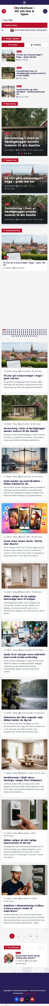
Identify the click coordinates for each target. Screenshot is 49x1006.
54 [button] (23, 332)
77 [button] (25, 334)
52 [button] (19, 332)
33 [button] (25, 331)
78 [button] (27, 334)
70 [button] (11, 334)
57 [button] (29, 332)
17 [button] (37, 329)
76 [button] (23, 334)
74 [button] (19, 334)
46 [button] (7, 332)
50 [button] (15, 332)
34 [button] (27, 331)
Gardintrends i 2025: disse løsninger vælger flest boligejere (23, 779)
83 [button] (37, 334)
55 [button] (25, 332)
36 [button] (31, 331)
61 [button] (37, 332)
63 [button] (41, 332)
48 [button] (11, 332)
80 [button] (31, 334)
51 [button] (17, 332)
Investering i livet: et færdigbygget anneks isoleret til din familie (31, 73)
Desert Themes (29, 993)
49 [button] (13, 332)
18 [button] (39, 329)
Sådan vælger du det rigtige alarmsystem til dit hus (20, 841)
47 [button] (9, 332)
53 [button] (21, 332)
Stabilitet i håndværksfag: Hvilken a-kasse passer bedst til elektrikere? (24, 908)
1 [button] (18, 153)
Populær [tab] (14, 45)
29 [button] (17, 331)
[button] (42, 230)
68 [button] (7, 334)
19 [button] (41, 329)
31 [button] (21, 331)
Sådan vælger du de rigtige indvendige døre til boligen (20, 597)
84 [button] (39, 334)
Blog (19, 51)
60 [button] (35, 332)
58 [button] (31, 332)
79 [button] (29, 334)
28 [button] (15, 331)
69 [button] (9, 334)
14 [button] (31, 329)
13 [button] (29, 329)
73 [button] (17, 334)
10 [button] (23, 329)
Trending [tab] (37, 45)
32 (31, 936)
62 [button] (39, 332)
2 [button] (21, 153)
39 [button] (37, 331)
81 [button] (33, 334)
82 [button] (35, 334)
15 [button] (33, 329)
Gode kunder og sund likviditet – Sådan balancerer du (30, 91)
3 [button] (24, 153)
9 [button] (21, 329)
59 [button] (33, 332)
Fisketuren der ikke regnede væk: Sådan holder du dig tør (23, 718)
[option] (24, 132)
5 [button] (28, 153)
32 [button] (23, 331)
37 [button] (33, 331)
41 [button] (41, 331)
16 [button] (35, 329)
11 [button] (25, 329)
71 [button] (13, 334)
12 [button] (27, 329)
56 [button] (27, 332)
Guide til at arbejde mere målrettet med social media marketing (24, 656)
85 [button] (41, 334)
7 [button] (17, 329)
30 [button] (19, 331)
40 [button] (39, 331)
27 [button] (13, 331)
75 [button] (21, 334)
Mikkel (11, 150)
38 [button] (35, 331)
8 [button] (19, 329)
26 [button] (11, 331)
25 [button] (9, 331)
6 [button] (30, 153)
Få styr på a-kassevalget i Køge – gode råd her (29, 56)
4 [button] (26, 153)
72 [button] (15, 334)
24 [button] (7, 331)
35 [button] (29, 331)
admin (9, 537)
